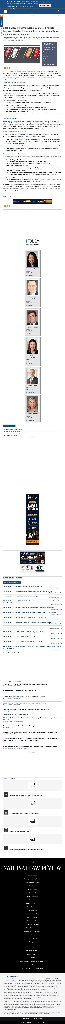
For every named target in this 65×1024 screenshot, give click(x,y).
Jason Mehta (17, 733)
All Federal (45, 56)
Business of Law (32, 910)
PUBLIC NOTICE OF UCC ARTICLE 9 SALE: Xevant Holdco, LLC (21, 596)
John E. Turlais (54, 37)
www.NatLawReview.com (50, 982)
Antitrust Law (32, 900)
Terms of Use (13, 980)
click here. (48, 1013)
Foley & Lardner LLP (20, 39)
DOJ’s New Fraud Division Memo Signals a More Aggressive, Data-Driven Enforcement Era (30, 732)
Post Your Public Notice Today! (12, 582)
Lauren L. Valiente (9, 727)
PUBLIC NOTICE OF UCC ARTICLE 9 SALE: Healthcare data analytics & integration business (29, 612)
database (16, 982)
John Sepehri (8, 742)
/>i (53, 65)
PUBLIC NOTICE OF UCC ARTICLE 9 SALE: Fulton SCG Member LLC (22, 586)
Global (32, 935)
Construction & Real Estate (32, 914)
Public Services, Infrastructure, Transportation (32, 961)
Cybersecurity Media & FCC (32, 917)
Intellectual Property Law (32, 950)
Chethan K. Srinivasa (22, 748)
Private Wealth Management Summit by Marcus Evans (26, 795)
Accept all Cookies (45, 2)
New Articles (1, 21)
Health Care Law (32, 938)
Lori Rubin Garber (9, 733)
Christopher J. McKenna (10, 748)
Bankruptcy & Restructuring (32, 903)
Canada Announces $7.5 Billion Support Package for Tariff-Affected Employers (26, 709)
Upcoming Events (9, 779)
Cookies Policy (11, 8)
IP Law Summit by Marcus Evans (19, 831)
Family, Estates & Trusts (32, 928)
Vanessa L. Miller (10, 37)
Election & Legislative (32, 921)
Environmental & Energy (32, 924)
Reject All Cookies (45, 5)
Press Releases (32, 889)
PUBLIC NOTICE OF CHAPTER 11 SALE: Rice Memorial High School (22, 641)
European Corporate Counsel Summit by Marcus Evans (26, 849)
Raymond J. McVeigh (21, 37)
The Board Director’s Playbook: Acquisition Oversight (19, 726)
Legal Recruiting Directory (32, 882)
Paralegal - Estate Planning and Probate (15, 433)
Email (28, 271)
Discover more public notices (10, 652)
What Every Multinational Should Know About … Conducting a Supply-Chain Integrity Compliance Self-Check (32, 718)
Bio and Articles (30, 275)
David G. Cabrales (16, 742)
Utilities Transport (47, 51)
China (44, 58)
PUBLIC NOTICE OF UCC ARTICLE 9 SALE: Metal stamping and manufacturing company (28, 607)
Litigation (32, 957)
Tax (32, 964)
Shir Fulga (7, 711)
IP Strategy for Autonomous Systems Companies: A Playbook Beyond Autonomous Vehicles (30, 746)
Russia (44, 60)
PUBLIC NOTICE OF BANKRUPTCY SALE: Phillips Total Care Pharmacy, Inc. (24, 617)
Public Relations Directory (32, 893)
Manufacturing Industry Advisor (36, 39)
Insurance (32, 947)
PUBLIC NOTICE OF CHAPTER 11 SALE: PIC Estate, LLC (19, 636)
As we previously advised (23, 136)
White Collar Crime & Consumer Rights (32, 968)
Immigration (32, 942)
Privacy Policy (22, 980)
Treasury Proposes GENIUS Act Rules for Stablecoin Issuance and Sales (24, 703)
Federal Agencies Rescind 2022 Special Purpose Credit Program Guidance (25, 684)
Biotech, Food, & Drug (32, 907)
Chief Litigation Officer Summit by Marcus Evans (24, 813)
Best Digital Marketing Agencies (32, 879)
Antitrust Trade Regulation (49, 47)
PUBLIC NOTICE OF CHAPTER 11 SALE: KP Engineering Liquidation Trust (24, 632)
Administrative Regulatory (49, 54)
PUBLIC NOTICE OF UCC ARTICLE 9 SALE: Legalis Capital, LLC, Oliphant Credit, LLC (27, 591)
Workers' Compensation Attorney (13, 429)
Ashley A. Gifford (10, 39)
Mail (48, 65)
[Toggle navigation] (5, 11)
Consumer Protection (48, 49)
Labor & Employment (32, 954)
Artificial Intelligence (32, 896)
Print (45, 65)
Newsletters (32, 886)
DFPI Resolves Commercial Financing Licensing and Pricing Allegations (24, 696)
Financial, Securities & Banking (32, 931)
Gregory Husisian (32, 37)
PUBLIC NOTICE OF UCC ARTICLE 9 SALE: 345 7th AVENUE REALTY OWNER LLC (26, 627)
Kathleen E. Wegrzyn (43, 37)
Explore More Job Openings (10, 435)
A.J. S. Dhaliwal (8, 685)
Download (51, 65)
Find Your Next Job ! (9, 426)
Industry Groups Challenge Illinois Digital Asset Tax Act (19, 690)
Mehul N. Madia (16, 685)
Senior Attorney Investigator (12, 431)
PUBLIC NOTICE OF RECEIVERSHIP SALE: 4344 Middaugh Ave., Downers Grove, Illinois (28, 622)
